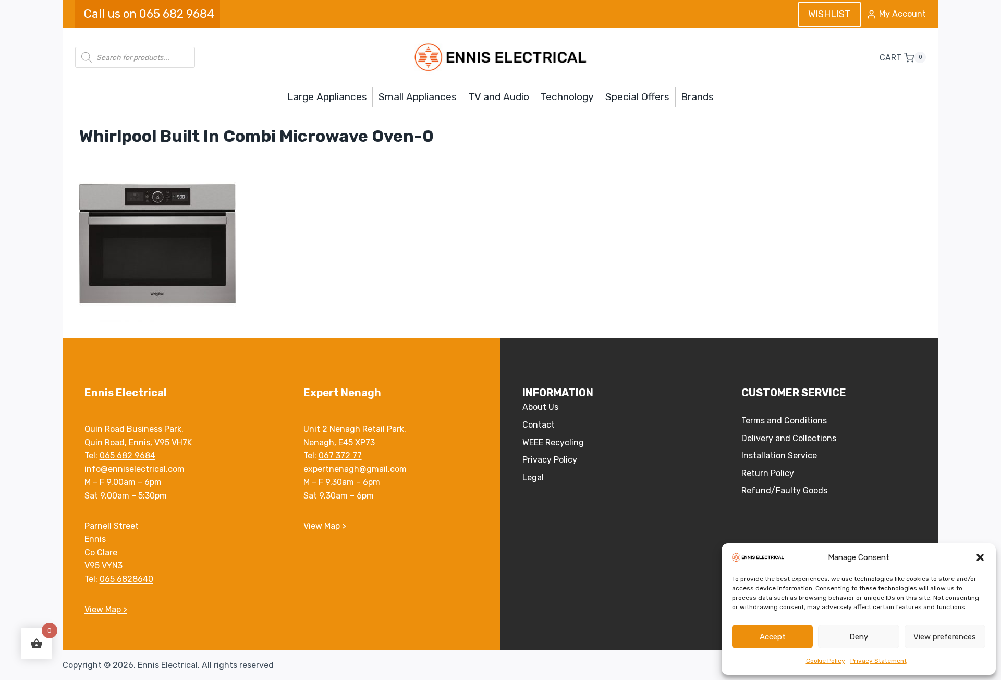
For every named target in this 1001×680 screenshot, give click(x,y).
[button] (980, 557)
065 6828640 (126, 579)
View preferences (944, 636)
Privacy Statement (878, 660)
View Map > (105, 609)
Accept (773, 636)
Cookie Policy (825, 660)
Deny (858, 636)
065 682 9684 (127, 455)
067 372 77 (340, 455)
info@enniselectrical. (126, 469)
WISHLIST (829, 14)
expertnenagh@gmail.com (355, 469)
